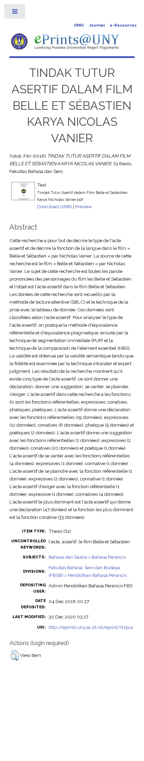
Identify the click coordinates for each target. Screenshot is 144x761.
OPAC (79, 25)
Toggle (15, 13)
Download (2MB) (54, 206)
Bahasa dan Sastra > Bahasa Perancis (87, 557)
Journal (97, 25)
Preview (83, 206)
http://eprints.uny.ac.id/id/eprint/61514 (91, 627)
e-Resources (123, 25)
